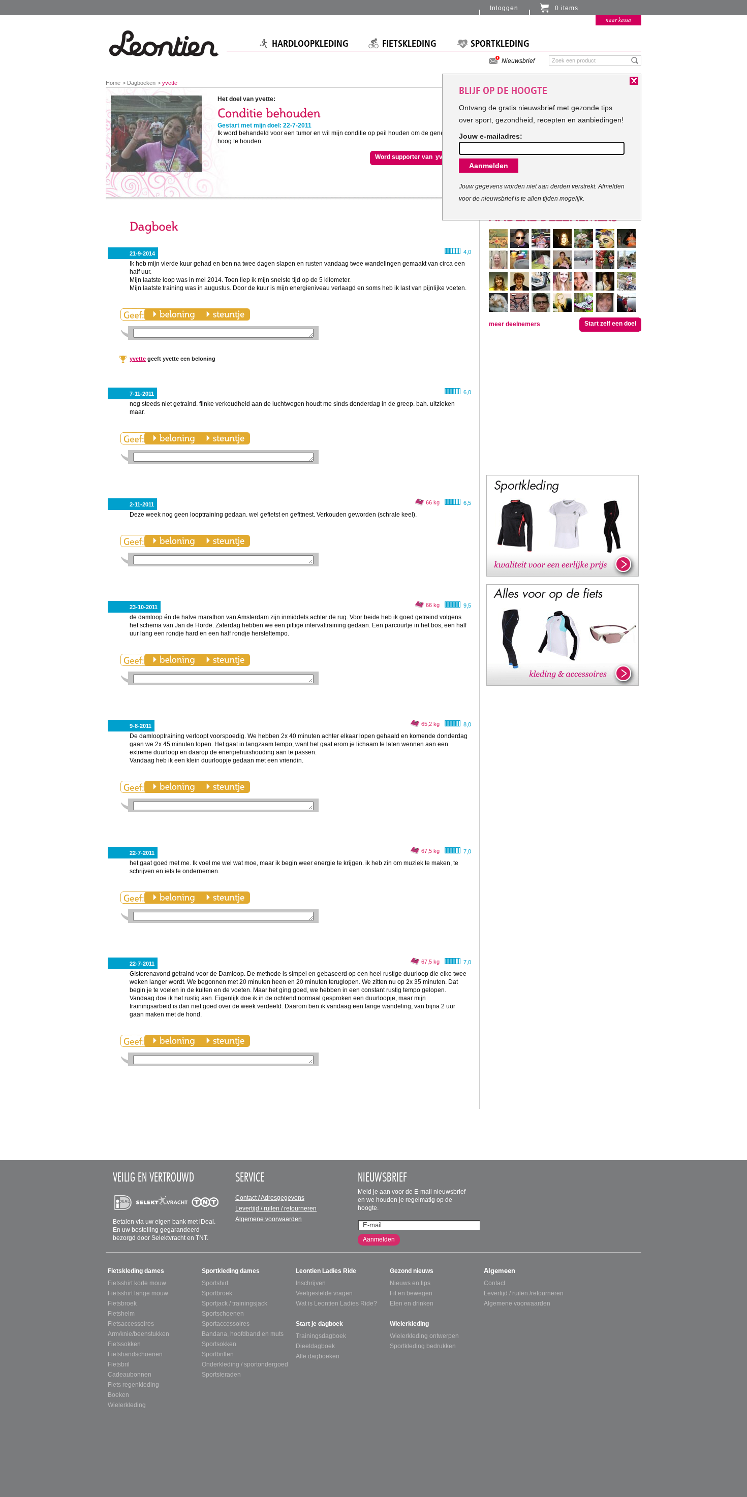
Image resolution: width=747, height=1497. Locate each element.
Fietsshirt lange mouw (138, 1293)
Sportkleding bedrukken (423, 1346)
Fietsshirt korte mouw (137, 1283)
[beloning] (173, 314)
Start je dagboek (319, 1323)
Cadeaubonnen (129, 1374)
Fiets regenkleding (133, 1384)
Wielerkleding (127, 1405)
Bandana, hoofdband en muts (243, 1333)
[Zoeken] (635, 60)
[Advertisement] (562, 402)
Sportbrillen (218, 1354)
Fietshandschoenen (135, 1354)
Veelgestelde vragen (324, 1293)
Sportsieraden (221, 1374)
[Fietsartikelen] (562, 634)
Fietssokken (124, 1344)
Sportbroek (217, 1293)
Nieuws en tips (410, 1283)
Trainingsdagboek (321, 1336)
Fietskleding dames (136, 1271)
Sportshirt (215, 1283)
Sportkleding (500, 43)
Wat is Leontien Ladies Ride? (336, 1303)
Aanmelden (379, 1239)
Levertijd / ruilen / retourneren (276, 1208)
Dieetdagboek (315, 1346)
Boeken (118, 1394)
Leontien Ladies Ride (326, 1271)
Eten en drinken (411, 1303)
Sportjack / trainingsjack (234, 1303)
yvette (138, 359)
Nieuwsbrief (518, 61)
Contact (494, 1283)
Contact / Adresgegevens (269, 1197)
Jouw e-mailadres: (490, 136)
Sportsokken (219, 1344)
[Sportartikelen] (562, 525)
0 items (566, 8)
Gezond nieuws (411, 1271)
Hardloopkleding (310, 43)
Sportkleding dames (231, 1271)
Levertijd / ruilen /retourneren (524, 1293)
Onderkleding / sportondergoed (245, 1364)
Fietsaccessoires (131, 1323)
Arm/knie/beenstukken (138, 1333)
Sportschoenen (223, 1313)
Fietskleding (409, 43)
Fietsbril (119, 1364)
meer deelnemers (514, 324)
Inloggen (504, 8)
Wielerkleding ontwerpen (424, 1336)
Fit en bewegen (411, 1293)
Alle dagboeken (317, 1356)
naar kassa (618, 19)
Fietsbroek (122, 1303)
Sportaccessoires (226, 1323)
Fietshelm (121, 1313)
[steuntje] (225, 314)
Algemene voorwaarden (268, 1219)
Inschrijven (311, 1283)
